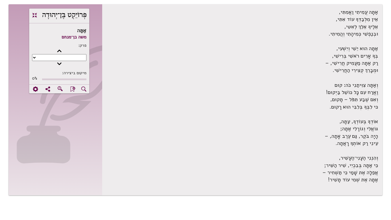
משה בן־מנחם (74, 37)
